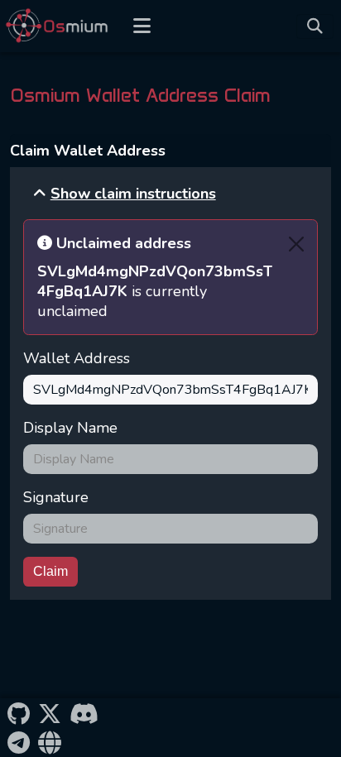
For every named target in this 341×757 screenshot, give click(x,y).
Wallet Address (76, 358)
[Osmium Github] (18, 712)
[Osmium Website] (49, 741)
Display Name (70, 428)
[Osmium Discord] (83, 712)
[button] (124, 193)
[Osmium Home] (60, 26)
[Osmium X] (49, 712)
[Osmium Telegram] (18, 741)
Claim (50, 571)
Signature (56, 497)
